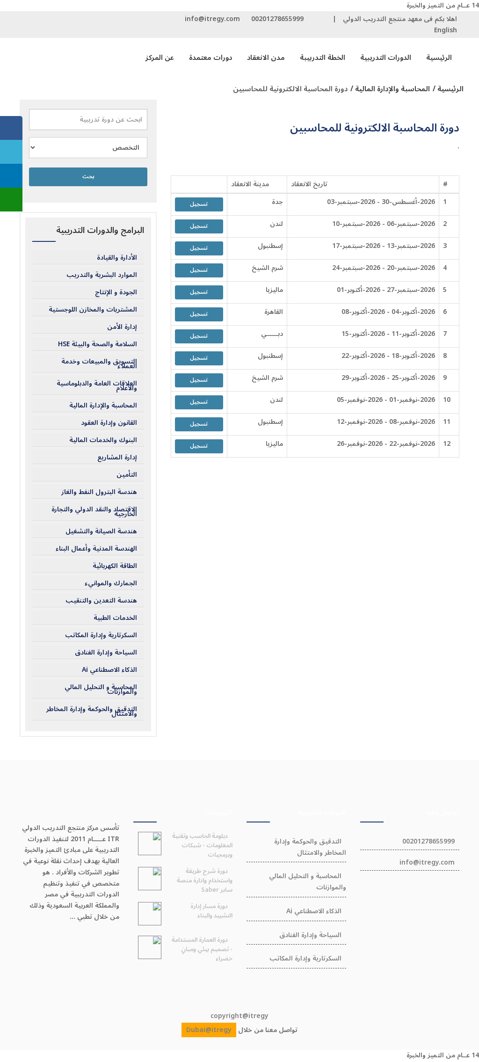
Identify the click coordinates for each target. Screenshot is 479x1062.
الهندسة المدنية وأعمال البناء (96, 548)
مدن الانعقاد (266, 57)
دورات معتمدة (210, 57)
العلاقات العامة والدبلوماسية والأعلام (97, 386)
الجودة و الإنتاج (116, 292)
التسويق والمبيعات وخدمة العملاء (99, 364)
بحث (88, 176)
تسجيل (199, 204)
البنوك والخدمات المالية (103, 440)
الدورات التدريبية (385, 57)
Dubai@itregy (209, 1030)
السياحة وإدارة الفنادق (106, 652)
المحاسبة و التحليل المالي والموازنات (101, 689)
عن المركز (159, 57)
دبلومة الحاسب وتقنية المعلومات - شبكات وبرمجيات (202, 845)
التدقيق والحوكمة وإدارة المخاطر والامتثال (91, 711)
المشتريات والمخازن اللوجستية (93, 309)
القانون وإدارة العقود (109, 423)
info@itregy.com (212, 19)
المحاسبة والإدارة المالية (103, 405)
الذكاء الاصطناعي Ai (109, 670)
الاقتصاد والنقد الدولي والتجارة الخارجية (94, 511)
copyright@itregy (239, 1016)
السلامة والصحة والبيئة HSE (97, 344)
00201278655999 (277, 19)
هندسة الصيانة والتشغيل (101, 531)
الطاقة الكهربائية (115, 566)
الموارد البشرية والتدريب (101, 275)
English (445, 30)
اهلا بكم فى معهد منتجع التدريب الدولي (400, 19)
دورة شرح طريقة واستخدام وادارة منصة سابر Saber (204, 880)
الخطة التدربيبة (322, 57)
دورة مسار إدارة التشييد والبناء (211, 911)
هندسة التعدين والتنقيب (101, 600)
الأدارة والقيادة (117, 257)
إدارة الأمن (122, 327)
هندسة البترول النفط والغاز (99, 492)
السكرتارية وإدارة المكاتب (101, 635)
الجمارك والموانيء (111, 583)
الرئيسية (439, 57)
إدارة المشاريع (117, 457)
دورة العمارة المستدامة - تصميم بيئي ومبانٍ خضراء (202, 949)
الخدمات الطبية (115, 618)
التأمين (126, 475)
